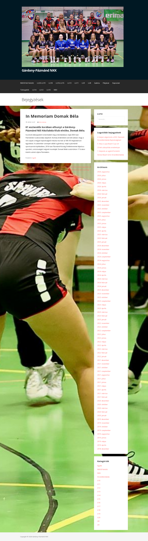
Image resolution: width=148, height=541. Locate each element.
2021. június (101, 382)
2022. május (101, 342)
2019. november (103, 423)
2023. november (103, 294)
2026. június (101, 179)
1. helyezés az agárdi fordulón (108, 151)
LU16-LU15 (60, 83)
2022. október (102, 327)
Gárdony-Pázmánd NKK (39, 70)
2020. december (103, 401)
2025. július (101, 220)
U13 (98, 492)
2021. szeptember (104, 371)
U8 (98, 521)
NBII (55, 90)
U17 (98, 506)
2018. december (103, 449)
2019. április (101, 445)
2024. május (101, 271)
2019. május (101, 441)
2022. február (102, 353)
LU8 (89, 83)
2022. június (101, 338)
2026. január (102, 197)
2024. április (101, 275)
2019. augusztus (103, 434)
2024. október (102, 253)
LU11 (77, 83)
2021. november (103, 364)
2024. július (101, 264)
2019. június (101, 438)
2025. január (102, 242)
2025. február (102, 238)
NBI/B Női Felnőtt (27, 83)
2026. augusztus (103, 172)
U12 (98, 488)
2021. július (101, 379)
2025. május (101, 227)
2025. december (103, 201)
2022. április (101, 345)
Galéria (97, 83)
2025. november (103, 205)
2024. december (103, 246)
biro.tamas (42, 122)
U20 (98, 517)
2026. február (102, 194)
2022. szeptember (104, 330)
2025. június (101, 223)
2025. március (102, 234)
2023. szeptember (104, 301)
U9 (98, 525)
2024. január (102, 286)
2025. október (102, 209)
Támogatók (24, 90)
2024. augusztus (103, 260)
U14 (98, 495)
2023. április (101, 308)
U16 (98, 503)
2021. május (101, 386)
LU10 (49, 90)
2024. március (102, 279)
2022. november (103, 323)
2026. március (102, 190)
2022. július (101, 334)
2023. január (102, 319)
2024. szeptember (104, 257)
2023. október (102, 297)
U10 (98, 480)
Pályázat (106, 83)
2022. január (102, 356)
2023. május (101, 305)
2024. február (102, 282)
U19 (98, 514)
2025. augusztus (103, 216)
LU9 (83, 83)
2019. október (102, 427)
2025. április (101, 231)
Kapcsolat (116, 83)
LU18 (51, 83)
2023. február (102, 316)
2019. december (103, 419)
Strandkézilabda (103, 477)
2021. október (102, 367)
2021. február (102, 397)
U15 (98, 499)
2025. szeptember (104, 212)
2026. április (101, 186)
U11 (98, 484)
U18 (98, 510)
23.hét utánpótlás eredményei (108, 147)
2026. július (101, 175)
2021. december (103, 360)
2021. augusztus (103, 375)
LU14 (34, 90)
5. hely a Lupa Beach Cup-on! (108, 144)
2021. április (101, 390)
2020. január (102, 415)
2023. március (102, 312)
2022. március (102, 349)
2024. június (101, 268)
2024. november (103, 249)
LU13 (69, 83)
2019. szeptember (104, 430)
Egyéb (34, 158)
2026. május (101, 183)
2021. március (102, 393)
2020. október (102, 404)
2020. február (102, 412)
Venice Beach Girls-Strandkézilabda (110, 155)
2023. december (103, 290)
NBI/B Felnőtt (102, 469)
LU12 (41, 90)
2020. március (102, 408)
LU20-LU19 (41, 83)
